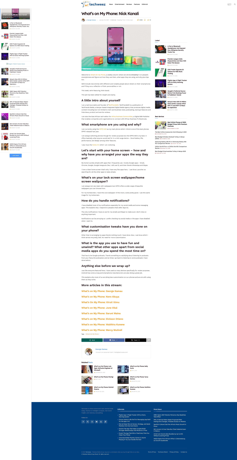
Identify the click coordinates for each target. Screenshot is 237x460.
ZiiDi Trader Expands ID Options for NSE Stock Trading (19, 44)
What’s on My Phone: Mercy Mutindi (101, 330)
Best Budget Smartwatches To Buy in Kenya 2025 (170, 151)
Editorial (145, 4)
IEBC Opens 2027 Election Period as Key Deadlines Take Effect (19, 93)
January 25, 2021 (104, 20)
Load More (15, 155)
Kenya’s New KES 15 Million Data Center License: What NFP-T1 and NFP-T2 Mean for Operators (20, 81)
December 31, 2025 (173, 128)
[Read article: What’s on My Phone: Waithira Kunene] (123, 390)
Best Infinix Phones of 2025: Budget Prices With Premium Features (177, 124)
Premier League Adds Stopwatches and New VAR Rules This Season (18, 35)
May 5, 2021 (134, 370)
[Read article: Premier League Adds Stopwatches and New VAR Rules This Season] (160, 62)
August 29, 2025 (176, 143)
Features (137, 4)
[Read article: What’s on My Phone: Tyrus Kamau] (123, 380)
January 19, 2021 (135, 391)
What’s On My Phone (98, 75)
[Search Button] (235, 4)
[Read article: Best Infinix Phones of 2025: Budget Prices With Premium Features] (160, 125)
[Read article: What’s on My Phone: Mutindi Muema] (87, 390)
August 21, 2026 (172, 75)
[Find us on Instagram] (92, 421)
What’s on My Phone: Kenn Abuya (100, 296)
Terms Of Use (152, 452)
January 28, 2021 (135, 381)
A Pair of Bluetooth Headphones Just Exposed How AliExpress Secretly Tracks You (20, 24)
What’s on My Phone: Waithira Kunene (103, 324)
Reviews (129, 4)
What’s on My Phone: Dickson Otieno (102, 319)
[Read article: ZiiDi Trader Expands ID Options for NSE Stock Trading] (160, 73)
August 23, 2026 (172, 54)
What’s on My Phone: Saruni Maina (101, 313)
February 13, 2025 (161, 153)
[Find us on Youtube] (96, 421)
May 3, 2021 (98, 379)
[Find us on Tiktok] (105, 421)
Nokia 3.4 (95, 145)
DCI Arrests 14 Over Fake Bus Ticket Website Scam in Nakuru (19, 124)
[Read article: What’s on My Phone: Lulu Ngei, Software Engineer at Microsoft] (87, 369)
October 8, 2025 (165, 138)
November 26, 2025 (161, 134)
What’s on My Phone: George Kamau (101, 291)
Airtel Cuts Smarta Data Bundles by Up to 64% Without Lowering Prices (19, 135)
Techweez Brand (163, 452)
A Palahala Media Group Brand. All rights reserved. (95, 454)
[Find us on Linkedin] (101, 421)
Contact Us (184, 452)
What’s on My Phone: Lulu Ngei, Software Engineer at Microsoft (103, 368)
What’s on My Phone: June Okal (99, 307)
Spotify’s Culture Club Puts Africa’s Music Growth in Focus (19, 114)
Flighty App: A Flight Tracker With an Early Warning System (19, 54)
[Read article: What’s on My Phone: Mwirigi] (87, 380)
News (111, 4)
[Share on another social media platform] (149, 340)
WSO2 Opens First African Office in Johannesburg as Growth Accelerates (18, 145)
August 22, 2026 (172, 65)
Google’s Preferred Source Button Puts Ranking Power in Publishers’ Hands (19, 70)
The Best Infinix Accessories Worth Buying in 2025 (171, 132)
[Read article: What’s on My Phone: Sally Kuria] (123, 369)
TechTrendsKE (114, 105)
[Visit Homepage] (93, 4)
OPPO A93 (103, 129)
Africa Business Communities (122, 116)
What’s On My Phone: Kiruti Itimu (100, 302)
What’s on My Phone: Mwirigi (103, 377)
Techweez (88, 452)
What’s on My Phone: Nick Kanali (15, 15)
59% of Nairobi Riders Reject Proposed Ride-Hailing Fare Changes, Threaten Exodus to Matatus (19, 104)
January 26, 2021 (99, 391)
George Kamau (91, 20)
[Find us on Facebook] (83, 421)
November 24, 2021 (100, 372)
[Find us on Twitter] (87, 421)
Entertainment (119, 4)
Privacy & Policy (174, 452)
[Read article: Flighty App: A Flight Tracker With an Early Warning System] (160, 83)
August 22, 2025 (165, 148)
